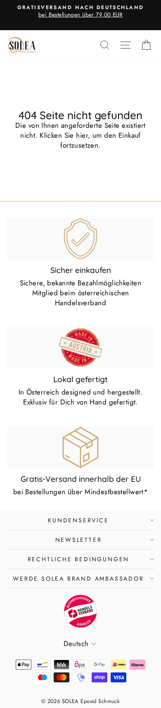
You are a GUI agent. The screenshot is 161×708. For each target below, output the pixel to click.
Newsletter (78, 540)
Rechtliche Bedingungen (79, 559)
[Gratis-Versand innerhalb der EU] (80, 447)
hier (82, 135)
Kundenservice (78, 520)
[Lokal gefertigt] (80, 347)
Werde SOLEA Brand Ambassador (78, 578)
